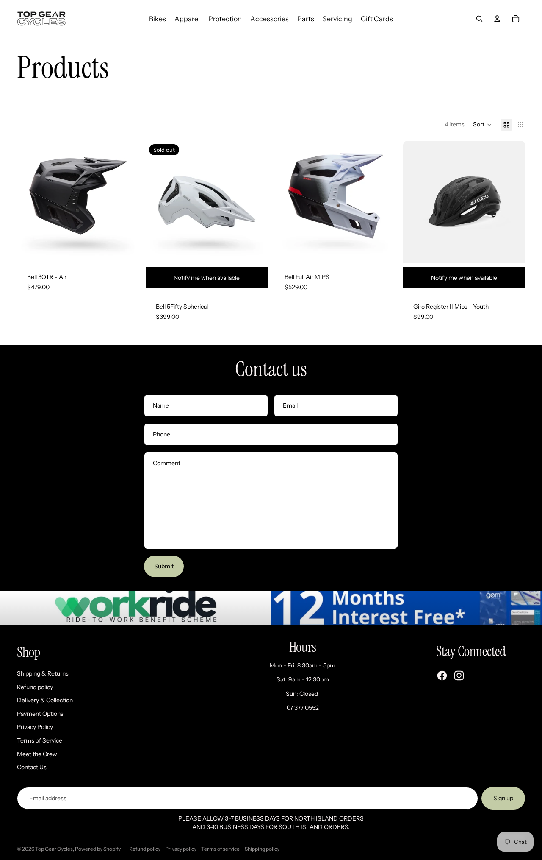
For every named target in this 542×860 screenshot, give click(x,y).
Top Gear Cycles (54, 849)
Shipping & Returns (43, 673)
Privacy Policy (35, 727)
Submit (164, 566)
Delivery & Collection (45, 700)
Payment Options (40, 714)
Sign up (503, 798)
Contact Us (32, 767)
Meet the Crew (37, 754)
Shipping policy (262, 849)
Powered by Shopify (98, 849)
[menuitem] (157, 18)
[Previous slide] (29, 202)
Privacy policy (180, 849)
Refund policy (35, 687)
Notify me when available (207, 278)
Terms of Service (39, 740)
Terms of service (220, 849)
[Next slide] (126, 202)
